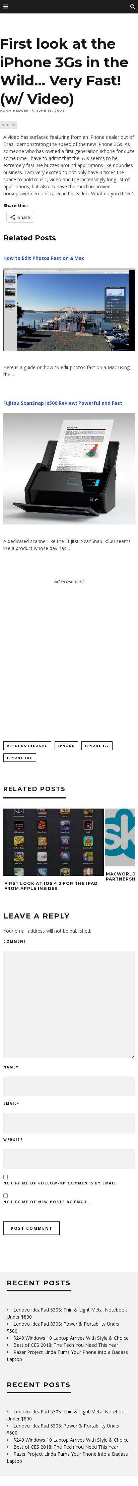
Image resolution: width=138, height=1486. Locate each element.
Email (11, 1103)
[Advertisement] (69, 654)
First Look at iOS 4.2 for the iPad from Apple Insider (51, 886)
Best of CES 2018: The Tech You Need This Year (65, 1345)
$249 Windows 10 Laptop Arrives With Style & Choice (71, 1338)
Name (10, 1067)
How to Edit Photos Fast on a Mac (43, 258)
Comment (14, 941)
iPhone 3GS (19, 757)
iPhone (66, 745)
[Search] (133, 6)
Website (13, 1139)
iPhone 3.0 (97, 745)
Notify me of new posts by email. (46, 1202)
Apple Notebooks (27, 745)
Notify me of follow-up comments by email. (60, 1183)
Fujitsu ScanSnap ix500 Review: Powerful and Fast (62, 403)
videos (8, 125)
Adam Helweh (14, 110)
